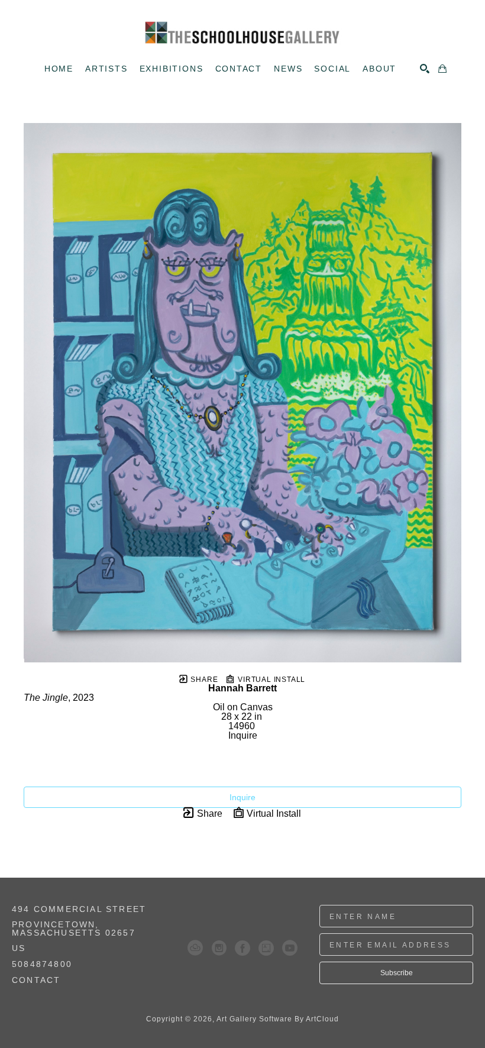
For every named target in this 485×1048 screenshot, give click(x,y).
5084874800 (42, 964)
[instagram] (219, 948)
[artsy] (266, 948)
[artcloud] (195, 948)
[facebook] (242, 948)
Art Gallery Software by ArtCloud (277, 1019)
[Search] (424, 68)
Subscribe (396, 973)
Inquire (242, 797)
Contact (36, 980)
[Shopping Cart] (442, 68)
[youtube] (290, 948)
